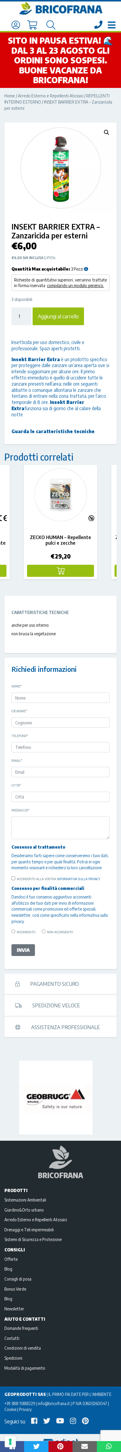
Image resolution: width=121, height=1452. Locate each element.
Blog (8, 1268)
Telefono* (19, 736)
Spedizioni (13, 1358)
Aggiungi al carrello (58, 316)
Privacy (25, 1409)
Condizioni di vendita (22, 1347)
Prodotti (16, 1190)
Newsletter (14, 1308)
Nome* (16, 686)
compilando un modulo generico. (75, 285)
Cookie (10, 1409)
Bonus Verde (15, 1288)
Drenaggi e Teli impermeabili (29, 1229)
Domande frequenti (21, 1328)
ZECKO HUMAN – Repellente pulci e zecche (60, 540)
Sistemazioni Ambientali (25, 1199)
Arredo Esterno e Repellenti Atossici (50, 95)
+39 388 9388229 (19, 1403)
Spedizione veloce (55, 1005)
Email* (16, 760)
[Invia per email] (85, 1446)
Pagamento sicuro (54, 983)
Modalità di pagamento (24, 1368)
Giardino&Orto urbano (24, 1209)
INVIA (23, 950)
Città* (16, 785)
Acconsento (26, 932)
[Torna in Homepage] (60, 8)
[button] (106, 132)
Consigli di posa (17, 1278)
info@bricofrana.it (54, 1403)
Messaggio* (20, 810)
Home (9, 95)
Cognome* (19, 711)
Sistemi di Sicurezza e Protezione (33, 1239)
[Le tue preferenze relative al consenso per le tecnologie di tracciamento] (10, 1441)
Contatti (11, 1338)
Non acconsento (60, 932)
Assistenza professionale (65, 1027)
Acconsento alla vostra (58, 879)
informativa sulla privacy (78, 879)
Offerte (11, 1259)
